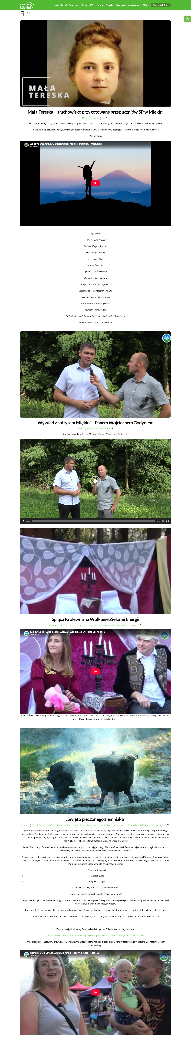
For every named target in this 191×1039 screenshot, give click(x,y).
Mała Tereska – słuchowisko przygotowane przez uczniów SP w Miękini (95, 111)
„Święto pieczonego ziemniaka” (95, 819)
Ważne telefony (161, 5)
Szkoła (96, 118)
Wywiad (102, 428)
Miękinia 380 (87, 5)
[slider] (93, 521)
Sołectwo (73, 5)
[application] (95, 481)
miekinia (80, 428)
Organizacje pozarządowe (128, 5)
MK (83, 118)
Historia (99, 5)
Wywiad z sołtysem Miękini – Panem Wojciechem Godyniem (95, 422)
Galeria (109, 5)
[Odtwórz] (23, 521)
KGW (50, 825)
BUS (147, 5)
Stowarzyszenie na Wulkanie (99, 825)
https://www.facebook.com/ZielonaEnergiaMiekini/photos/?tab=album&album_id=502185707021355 (95, 935)
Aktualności (61, 5)
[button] (187, 19)
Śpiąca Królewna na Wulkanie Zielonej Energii (95, 619)
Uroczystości (128, 625)
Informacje (42, 825)
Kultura (68, 625)
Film (90, 118)
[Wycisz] (163, 521)
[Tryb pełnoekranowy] (167, 521)
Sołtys (95, 428)
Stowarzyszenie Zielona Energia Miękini (96, 625)
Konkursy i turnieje (62, 825)
